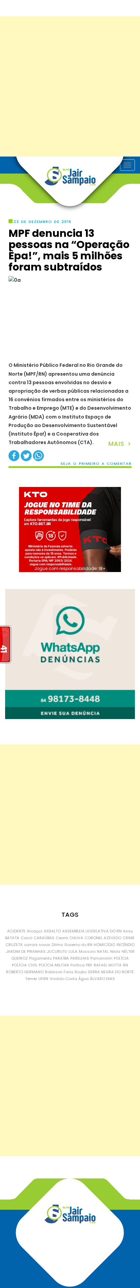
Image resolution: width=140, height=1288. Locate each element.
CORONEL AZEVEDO (103, 938)
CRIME (129, 938)
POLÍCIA (121, 958)
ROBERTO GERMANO (24, 972)
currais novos (37, 944)
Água (83, 978)
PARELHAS (79, 958)
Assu (128, 931)
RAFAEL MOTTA (108, 965)
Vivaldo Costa (63, 978)
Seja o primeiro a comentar (96, 463)
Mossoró (87, 951)
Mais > (120, 443)
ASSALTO (52, 931)
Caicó (26, 938)
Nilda (115, 951)
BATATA (12, 938)
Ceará (62, 938)
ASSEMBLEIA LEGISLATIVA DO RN (92, 931)
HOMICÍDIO (104, 944)
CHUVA (76, 938)
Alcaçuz (34, 931)
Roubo (81, 972)
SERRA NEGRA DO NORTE (111, 972)
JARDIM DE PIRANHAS (26, 951)
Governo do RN (78, 944)
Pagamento (40, 958)
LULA (73, 951)
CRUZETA (14, 944)
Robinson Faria (59, 972)
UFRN (43, 978)
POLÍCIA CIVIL (24, 965)
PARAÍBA (61, 958)
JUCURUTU (57, 951)
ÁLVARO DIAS (102, 978)
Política (77, 965)
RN (125, 965)
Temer (31, 978)
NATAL (103, 951)
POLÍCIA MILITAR (54, 965)
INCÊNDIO (126, 944)
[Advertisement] (70, 86)
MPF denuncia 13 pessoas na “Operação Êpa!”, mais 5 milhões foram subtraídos (68, 250)
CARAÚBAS (44, 938)
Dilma (57, 944)
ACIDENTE (16, 931)
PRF (89, 965)
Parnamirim (101, 958)
